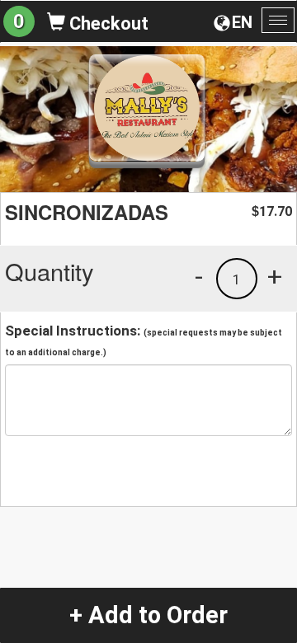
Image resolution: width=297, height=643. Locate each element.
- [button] (199, 276)
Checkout (106, 23)
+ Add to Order (148, 615)
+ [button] (274, 276)
